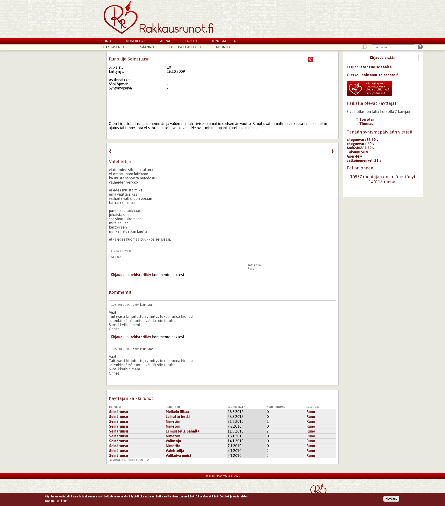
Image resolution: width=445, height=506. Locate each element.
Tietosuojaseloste (186, 47)
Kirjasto (224, 47)
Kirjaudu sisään (382, 57)
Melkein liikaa (177, 412)
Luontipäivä (235, 406)
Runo (251, 268)
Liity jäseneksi (114, 47)
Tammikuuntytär (142, 304)
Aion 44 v (354, 156)
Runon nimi (173, 406)
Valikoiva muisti (179, 455)
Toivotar (366, 119)
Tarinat (165, 41)
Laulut (191, 41)
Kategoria (313, 406)
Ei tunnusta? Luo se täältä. (370, 67)
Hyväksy (391, 498)
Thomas (365, 123)
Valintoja (173, 441)
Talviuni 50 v (357, 152)
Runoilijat (136, 41)
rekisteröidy (141, 275)
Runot (107, 41)
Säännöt (148, 47)
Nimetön (173, 421)
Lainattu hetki (178, 416)
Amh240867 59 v (360, 148)
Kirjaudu (117, 275)
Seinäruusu (118, 412)
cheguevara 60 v (360, 144)
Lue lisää (61, 501)
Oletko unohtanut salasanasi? (372, 75)
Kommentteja (276, 406)
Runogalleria (223, 41)
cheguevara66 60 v (362, 139)
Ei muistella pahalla (182, 431)
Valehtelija (175, 451)
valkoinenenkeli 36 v (364, 160)
